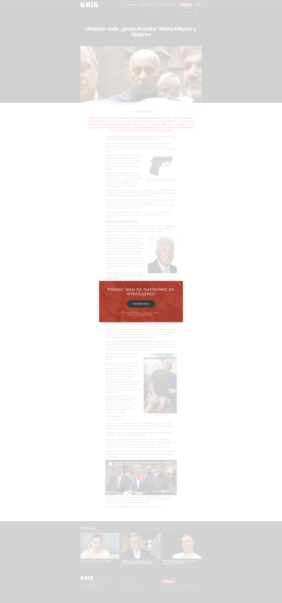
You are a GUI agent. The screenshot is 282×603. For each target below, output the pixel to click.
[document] (141, 301)
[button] (180, 284)
